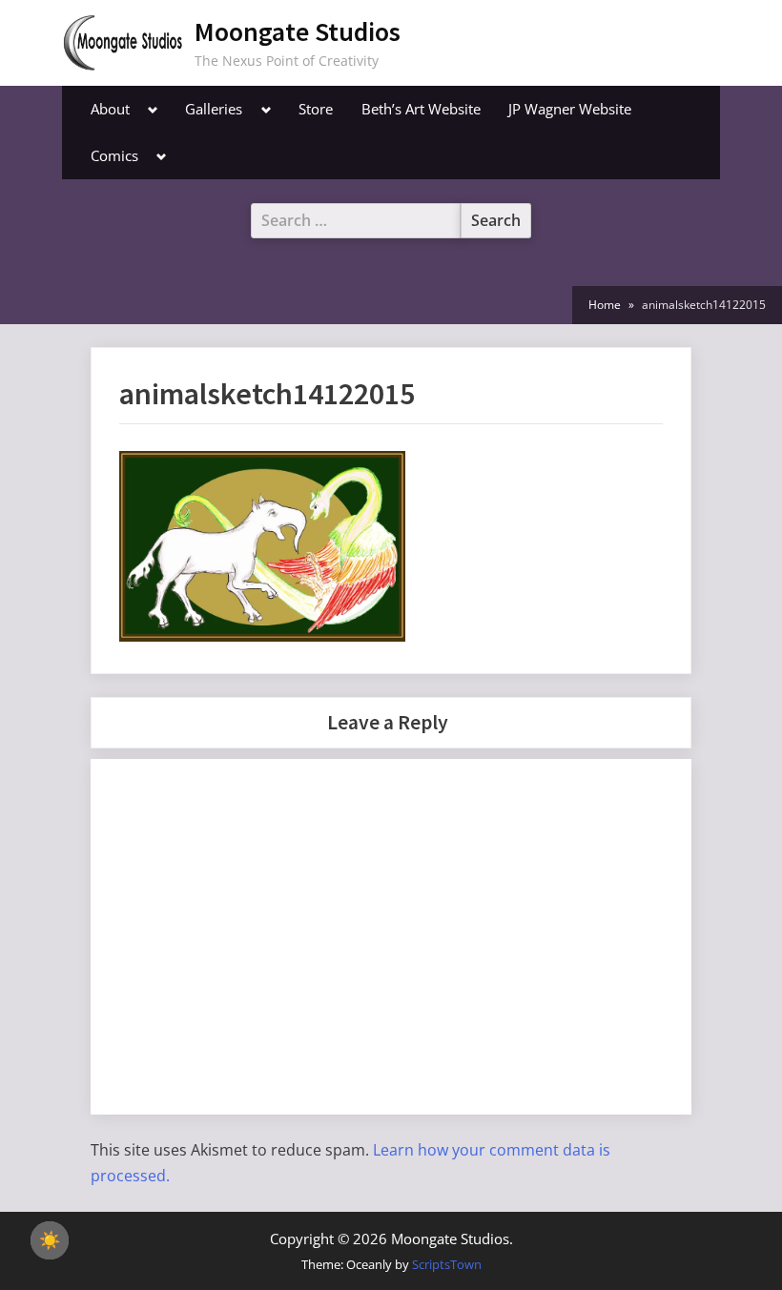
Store (315, 108)
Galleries (213, 108)
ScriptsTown (447, 1264)
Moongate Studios (298, 31)
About (110, 108)
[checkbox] (50, 1240)
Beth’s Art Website (421, 108)
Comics (114, 155)
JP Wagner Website (569, 108)
